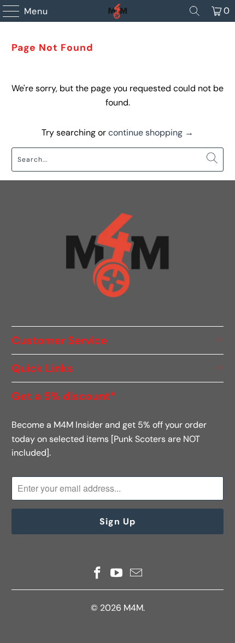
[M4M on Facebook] (97, 574)
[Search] (194, 11)
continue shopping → (150, 132)
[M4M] (118, 11)
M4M (133, 607)
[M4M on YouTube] (117, 574)
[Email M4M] (136, 574)
